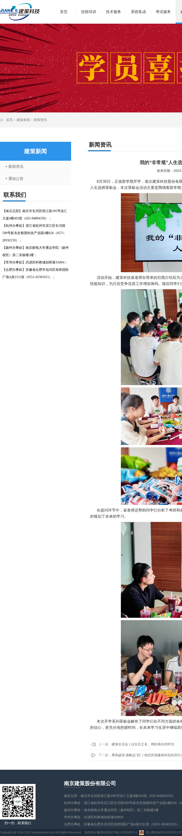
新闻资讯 (40, 120)
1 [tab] (135, 104)
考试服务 (163, 12)
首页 (64, 12)
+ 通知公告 (14, 179)
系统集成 (138, 12)
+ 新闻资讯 (14, 167)
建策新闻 (23, 120)
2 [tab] (142, 104)
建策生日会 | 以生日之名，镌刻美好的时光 (143, 744)
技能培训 (88, 12)
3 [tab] (149, 104)
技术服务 (113, 12)
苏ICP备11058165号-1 (122, 832)
